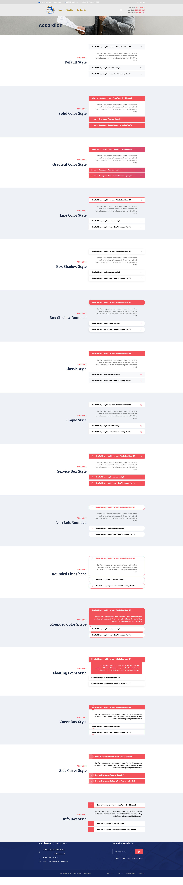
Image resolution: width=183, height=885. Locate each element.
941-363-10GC (140, 12)
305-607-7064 (140, 10)
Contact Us (81, 10)
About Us (69, 10)
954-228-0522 (140, 7)
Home (60, 10)
